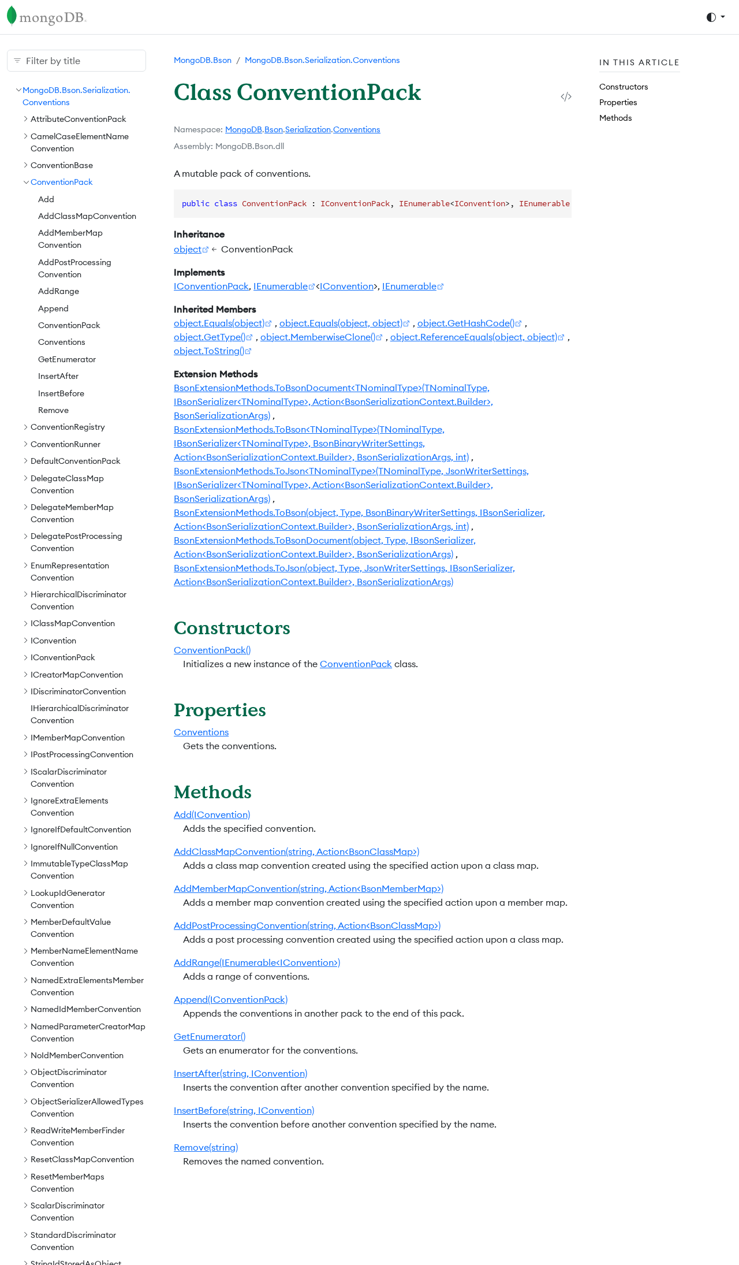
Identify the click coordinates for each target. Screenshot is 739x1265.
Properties (618, 101)
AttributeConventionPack (78, 118)
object (187, 249)
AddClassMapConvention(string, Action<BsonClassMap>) (296, 851)
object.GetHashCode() (465, 323)
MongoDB (243, 129)
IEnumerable (280, 286)
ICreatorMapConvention (77, 674)
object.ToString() (209, 350)
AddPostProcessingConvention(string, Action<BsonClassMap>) (307, 925)
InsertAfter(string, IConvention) (240, 1073)
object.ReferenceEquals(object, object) (473, 337)
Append (53, 308)
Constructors (623, 86)
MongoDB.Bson (203, 60)
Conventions (61, 342)
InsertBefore (61, 393)
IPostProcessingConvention (82, 754)
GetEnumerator (67, 359)
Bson (273, 129)
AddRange (58, 290)
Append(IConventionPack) (231, 999)
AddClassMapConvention (87, 215)
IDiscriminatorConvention (78, 691)
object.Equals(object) (219, 323)
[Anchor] (303, 627)
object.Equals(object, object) (340, 323)
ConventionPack (62, 182)
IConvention (53, 640)
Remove (53, 409)
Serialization (308, 129)
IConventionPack (63, 657)
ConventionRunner (65, 443)
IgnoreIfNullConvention (74, 846)
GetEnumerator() (209, 1036)
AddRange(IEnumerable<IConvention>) (257, 962)
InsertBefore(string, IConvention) (244, 1110)
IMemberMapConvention (78, 737)
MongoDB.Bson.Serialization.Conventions (322, 60)
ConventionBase (62, 164)
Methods (615, 118)
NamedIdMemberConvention (86, 1008)
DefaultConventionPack (76, 460)
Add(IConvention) (212, 814)
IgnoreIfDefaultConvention (81, 829)
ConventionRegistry (68, 427)
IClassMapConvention (73, 623)
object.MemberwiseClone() (317, 337)
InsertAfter (58, 375)
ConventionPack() (212, 650)
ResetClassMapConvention (82, 1159)
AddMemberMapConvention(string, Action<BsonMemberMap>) (308, 888)
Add (46, 199)
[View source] (566, 96)
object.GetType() (209, 337)
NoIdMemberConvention (77, 1055)
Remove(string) (206, 1147)
